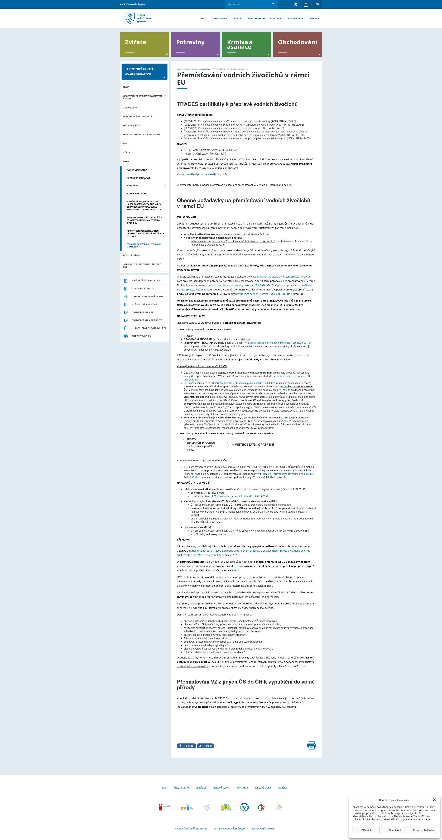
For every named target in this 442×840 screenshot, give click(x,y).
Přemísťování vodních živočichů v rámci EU (138, 18)
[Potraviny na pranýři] (261, 807)
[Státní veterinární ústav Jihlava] (187, 807)
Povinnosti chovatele (138, 177)
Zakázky (237, 18)
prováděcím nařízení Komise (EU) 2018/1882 (261, 293)
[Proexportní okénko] (278, 807)
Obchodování (297, 41)
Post (206, 745)
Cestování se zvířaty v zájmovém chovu (142, 97)
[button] (435, 800)
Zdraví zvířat (131, 107)
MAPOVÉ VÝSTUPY (141, 336)
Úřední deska (219, 18)
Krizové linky (296, 18)
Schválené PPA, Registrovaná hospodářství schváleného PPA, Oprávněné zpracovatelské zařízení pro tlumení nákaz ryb (144, 205)
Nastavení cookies (263, 828)
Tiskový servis (256, 18)
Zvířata (135, 41)
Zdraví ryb (132, 185)
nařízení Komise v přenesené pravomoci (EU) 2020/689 (245, 383)
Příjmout (366, 830)
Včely (126, 152)
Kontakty (276, 18)
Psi (125, 143)
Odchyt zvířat (131, 255)
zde (289, 185)
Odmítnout (395, 830)
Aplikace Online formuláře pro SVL (142, 265)
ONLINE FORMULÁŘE (142, 312)
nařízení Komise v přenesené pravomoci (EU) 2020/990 (239, 285)
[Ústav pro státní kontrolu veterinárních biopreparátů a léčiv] (244, 807)
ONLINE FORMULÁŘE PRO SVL (147, 320)
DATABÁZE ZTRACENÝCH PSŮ (147, 296)
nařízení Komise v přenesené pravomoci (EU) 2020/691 (277, 342)
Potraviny (190, 41)
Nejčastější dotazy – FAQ (146, 280)
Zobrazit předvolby (423, 830)
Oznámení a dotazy (143, 288)
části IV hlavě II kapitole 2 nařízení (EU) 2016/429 (279, 276)
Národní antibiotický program (141, 134)
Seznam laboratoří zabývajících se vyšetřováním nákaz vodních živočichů (144, 220)
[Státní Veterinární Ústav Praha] (206, 807)
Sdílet (187, 745)
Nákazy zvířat (131, 125)
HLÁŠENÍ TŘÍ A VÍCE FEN (144, 304)
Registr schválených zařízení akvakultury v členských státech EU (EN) (145, 233)
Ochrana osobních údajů (229, 828)
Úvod (126, 87)
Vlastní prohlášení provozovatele (195, 174)
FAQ (203, 18)
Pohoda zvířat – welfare (137, 116)
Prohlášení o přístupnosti (191, 828)
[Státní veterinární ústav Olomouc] (225, 807)
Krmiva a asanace (240, 44)
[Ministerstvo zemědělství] (165, 807)
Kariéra (314, 18)
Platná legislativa (137, 170)
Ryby (126, 161)
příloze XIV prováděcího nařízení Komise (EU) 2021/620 (235, 496)
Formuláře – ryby (136, 193)
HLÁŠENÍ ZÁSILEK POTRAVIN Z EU (149, 328)
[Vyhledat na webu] (273, 4)
